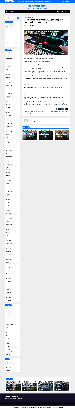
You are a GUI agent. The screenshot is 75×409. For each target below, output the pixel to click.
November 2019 (9, 251)
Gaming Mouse (9, 313)
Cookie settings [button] (55, 407)
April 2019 (8, 270)
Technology (8, 346)
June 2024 (8, 107)
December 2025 (9, 58)
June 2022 (8, 172)
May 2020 (8, 235)
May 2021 (8, 202)
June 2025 (8, 74)
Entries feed (8, 365)
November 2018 (9, 284)
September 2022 (9, 164)
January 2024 (8, 120)
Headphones (8, 321)
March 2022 (8, 180)
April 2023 (8, 145)
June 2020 (8, 232)
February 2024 (9, 118)
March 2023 (8, 148)
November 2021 (9, 191)
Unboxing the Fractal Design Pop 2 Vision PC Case (62, 386)
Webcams (8, 354)
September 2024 (9, 99)
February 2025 (9, 85)
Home (69, 403)
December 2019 (9, 248)
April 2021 (8, 205)
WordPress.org (9, 370)
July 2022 (8, 169)
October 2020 (8, 221)
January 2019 (8, 278)
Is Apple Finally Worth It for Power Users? (12, 386)
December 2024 (9, 90)
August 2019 (8, 259)
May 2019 (8, 267)
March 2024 (8, 115)
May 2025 (8, 77)
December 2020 (9, 216)
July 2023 (8, 137)
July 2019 (8, 262)
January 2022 (8, 186)
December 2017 (9, 300)
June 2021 (8, 199)
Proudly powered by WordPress (10, 403)
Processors (8, 338)
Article (7, 308)
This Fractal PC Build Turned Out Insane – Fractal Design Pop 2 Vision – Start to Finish (12, 30)
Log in (7, 362)
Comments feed (9, 367)
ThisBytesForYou (37, 5)
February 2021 (9, 210)
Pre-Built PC (8, 335)
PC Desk (7, 332)
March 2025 (8, 82)
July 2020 (8, 229)
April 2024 (8, 112)
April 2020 (8, 237)
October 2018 (8, 286)
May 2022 (8, 175)
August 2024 (8, 101)
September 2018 (9, 289)
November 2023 (9, 126)
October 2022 (8, 161)
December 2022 (9, 156)
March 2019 (8, 273)
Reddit (11, 11)
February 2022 (9, 183)
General (7, 316)
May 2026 (8, 52)
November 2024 (9, 93)
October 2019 (8, 254)
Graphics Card (9, 319)
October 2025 (8, 63)
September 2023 (9, 131)
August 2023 (8, 134)
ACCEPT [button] (61, 407)
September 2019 (9, 256)
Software (7, 343)
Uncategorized (9, 351)
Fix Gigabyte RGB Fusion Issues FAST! (58, 111)
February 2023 (9, 150)
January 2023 (8, 153)
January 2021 (8, 213)
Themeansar (22, 403)
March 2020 (8, 240)
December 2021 (9, 188)
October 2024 (8, 96)
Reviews (7, 340)
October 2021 (8, 194)
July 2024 (8, 104)
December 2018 (9, 281)
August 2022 (8, 167)
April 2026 (8, 55)
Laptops (7, 327)
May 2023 (8, 142)
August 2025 (8, 69)
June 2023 (8, 139)
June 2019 (8, 265)
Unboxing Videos (9, 349)
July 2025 (8, 71)
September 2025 (9, 66)
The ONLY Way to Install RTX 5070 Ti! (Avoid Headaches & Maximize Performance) (11, 43)
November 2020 (9, 218)
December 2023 (9, 123)
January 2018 (8, 297)
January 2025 (8, 88)
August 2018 (8, 292)
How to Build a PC (9, 324)
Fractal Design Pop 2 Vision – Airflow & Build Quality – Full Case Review (12, 35)
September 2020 (9, 224)
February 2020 (9, 243)
